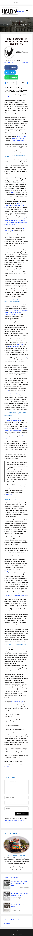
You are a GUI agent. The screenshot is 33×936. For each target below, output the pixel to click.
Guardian (9, 494)
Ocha (7, 390)
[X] (21, 868)
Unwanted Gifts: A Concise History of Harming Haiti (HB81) (19, 883)
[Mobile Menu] (26, 11)
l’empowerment (9, 571)
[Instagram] (16, 868)
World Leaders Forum (17, 701)
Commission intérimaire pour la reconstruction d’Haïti (14, 205)
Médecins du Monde (18, 138)
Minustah (12, 177)
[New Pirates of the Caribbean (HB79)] (7, 907)
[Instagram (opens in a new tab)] (19, 2)
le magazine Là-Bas (19, 140)
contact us (16, 931)
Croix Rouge (19, 344)
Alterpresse (10, 235)
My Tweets (7, 923)
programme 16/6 (22, 358)
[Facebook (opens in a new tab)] (17, 2)
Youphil (6, 767)
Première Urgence (13, 346)
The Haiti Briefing (12, 877)
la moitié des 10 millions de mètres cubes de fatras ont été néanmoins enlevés (16, 312)
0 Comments (24, 888)
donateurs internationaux (14, 420)
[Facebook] (12, 868)
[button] (11, 67)
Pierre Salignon (21, 136)
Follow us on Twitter (13, 920)
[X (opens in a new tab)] (14, 2)
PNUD (12, 192)
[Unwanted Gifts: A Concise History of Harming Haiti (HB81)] (7, 884)
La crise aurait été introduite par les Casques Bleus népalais (15, 393)
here (9, 97)
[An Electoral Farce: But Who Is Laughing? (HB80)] (7, 896)
